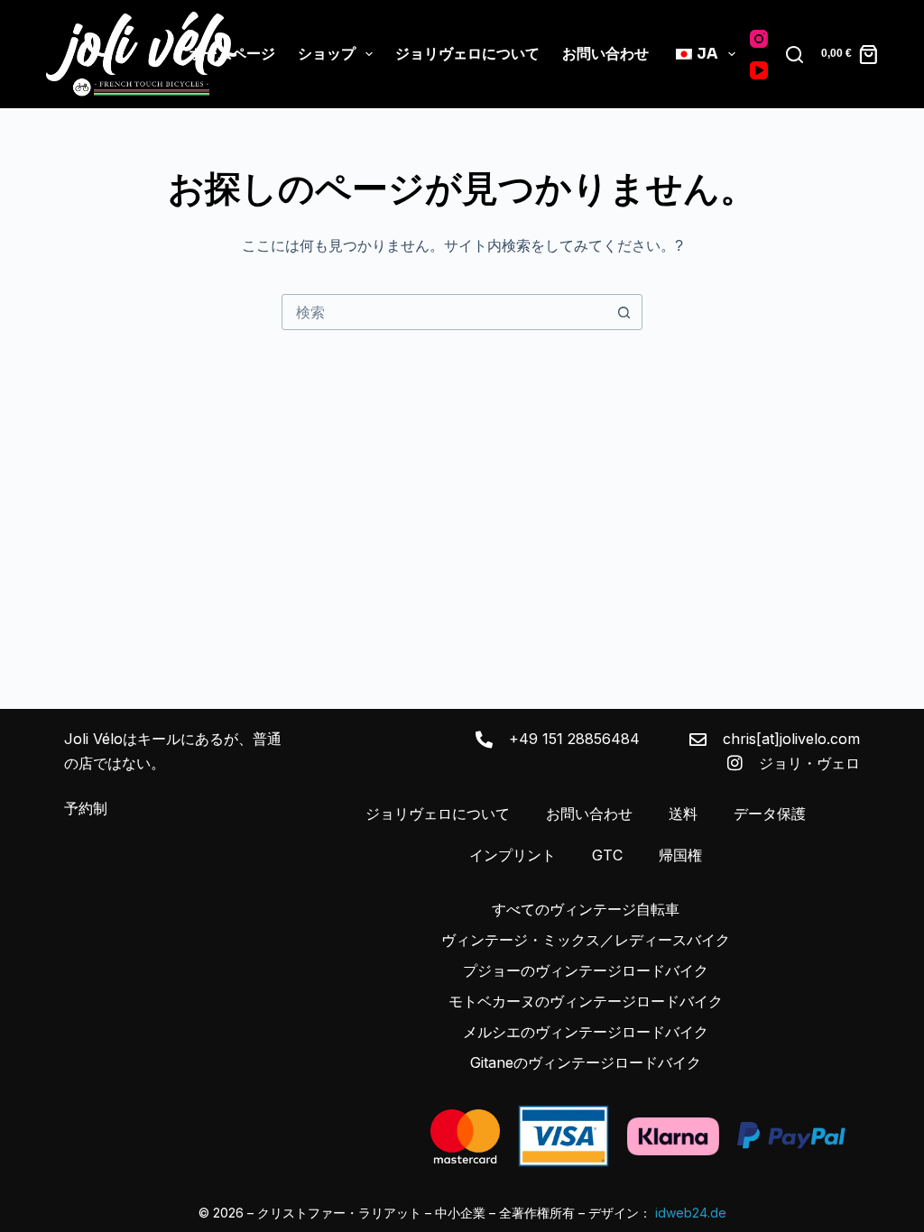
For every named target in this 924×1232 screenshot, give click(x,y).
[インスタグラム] (759, 39)
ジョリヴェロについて (467, 53)
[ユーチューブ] (759, 70)
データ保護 (770, 813)
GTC (607, 855)
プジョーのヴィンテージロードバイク (585, 970)
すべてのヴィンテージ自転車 (585, 909)
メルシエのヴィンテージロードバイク (585, 1032)
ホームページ (232, 53)
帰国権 (680, 855)
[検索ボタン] (623, 312)
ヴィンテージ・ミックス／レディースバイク (585, 940)
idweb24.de (690, 1212)
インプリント (512, 855)
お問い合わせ (605, 53)
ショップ (327, 53)
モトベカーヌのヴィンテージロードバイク (585, 1001)
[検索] (794, 54)
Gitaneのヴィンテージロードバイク (585, 1062)
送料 (683, 813)
